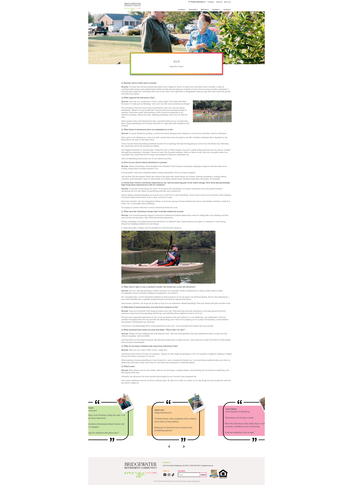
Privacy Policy (187, 481)
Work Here (204, 9)
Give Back (215, 9)
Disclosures (195, 481)
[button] (169, 446)
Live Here (181, 9)
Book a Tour (227, 2)
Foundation (210, 2)
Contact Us (219, 2)
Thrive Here (192, 9)
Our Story (226, 9)
